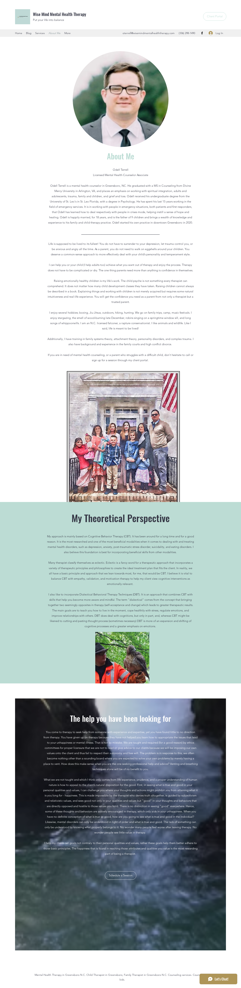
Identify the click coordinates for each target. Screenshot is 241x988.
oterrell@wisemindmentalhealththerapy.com (149, 33)
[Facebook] (202, 33)
